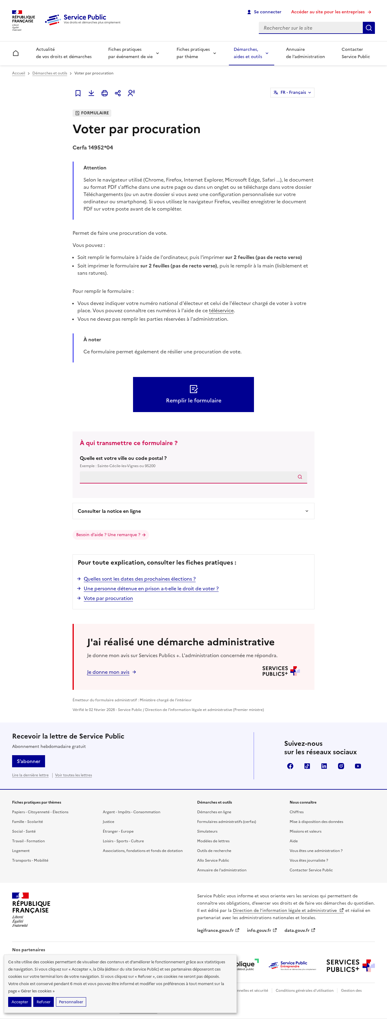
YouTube (358, 766)
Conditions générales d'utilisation (304, 990)
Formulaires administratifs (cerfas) (226, 821)
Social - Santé (24, 831)
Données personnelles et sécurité (239, 990)
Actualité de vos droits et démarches (64, 53)
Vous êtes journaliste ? (309, 860)
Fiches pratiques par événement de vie (130, 53)
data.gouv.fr (297, 930)
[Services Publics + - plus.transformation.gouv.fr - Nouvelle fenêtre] (351, 966)
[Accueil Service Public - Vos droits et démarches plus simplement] (84, 25)
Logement (21, 851)
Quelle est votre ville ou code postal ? (123, 461)
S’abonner (28, 761)
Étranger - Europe (118, 831)
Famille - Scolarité (27, 821)
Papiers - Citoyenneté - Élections (40, 812)
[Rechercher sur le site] (369, 28)
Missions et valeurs (305, 831)
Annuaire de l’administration (305, 53)
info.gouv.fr (259, 930)
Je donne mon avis (108, 672)
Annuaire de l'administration (221, 870)
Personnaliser (71, 1002)
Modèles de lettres (213, 841)
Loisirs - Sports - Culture (123, 841)
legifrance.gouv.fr (215, 930)
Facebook (290, 766)
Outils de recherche (214, 851)
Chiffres (297, 812)
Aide (294, 841)
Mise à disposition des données (316, 821)
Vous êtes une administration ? (316, 851)
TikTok (307, 766)
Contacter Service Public (356, 53)
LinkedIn (324, 766)
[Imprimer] (104, 93)
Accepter (19, 1002)
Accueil (18, 73)
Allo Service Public (213, 860)
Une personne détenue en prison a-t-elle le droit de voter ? (151, 588)
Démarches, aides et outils (248, 53)
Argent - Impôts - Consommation (131, 812)
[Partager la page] (117, 93)
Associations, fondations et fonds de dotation (143, 851)
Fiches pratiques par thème (193, 53)
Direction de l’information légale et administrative (285, 910)
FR (293, 92)
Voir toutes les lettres (73, 775)
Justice (108, 821)
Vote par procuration (108, 598)
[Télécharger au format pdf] (91, 93)
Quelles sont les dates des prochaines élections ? (140, 578)
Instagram (341, 766)
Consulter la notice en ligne (109, 511)
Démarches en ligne (214, 812)
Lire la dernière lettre (30, 775)
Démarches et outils (49, 73)
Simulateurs (207, 831)
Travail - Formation (28, 841)
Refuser (43, 1002)
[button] (131, 93)
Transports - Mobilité (30, 860)
